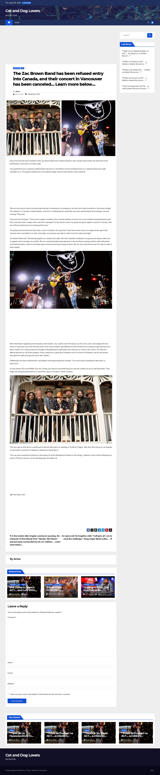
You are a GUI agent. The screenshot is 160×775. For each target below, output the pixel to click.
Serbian (86, 730)
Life (22, 68)
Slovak (124, 730)
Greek (12, 730)
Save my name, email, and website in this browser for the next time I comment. (40, 694)
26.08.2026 (15, 740)
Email (10, 673)
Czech (49, 730)
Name (10, 662)
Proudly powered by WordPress (15, 770)
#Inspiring (31, 94)
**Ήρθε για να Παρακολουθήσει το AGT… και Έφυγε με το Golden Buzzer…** (135, 53)
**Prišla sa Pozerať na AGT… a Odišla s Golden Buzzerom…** (134, 736)
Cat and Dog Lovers (22, 11)
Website (11, 684)
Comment (12, 617)
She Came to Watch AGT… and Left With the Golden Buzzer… (22, 590)
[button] (148, 22)
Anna (18, 91)
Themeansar (43, 770)
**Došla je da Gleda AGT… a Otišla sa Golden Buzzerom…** (97, 736)
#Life (38, 94)
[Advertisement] (60, 48)
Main (17, 23)
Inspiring (16, 68)
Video (23, 584)
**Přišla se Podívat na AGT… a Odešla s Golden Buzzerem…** (60, 736)
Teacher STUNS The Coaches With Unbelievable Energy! (96, 590)
